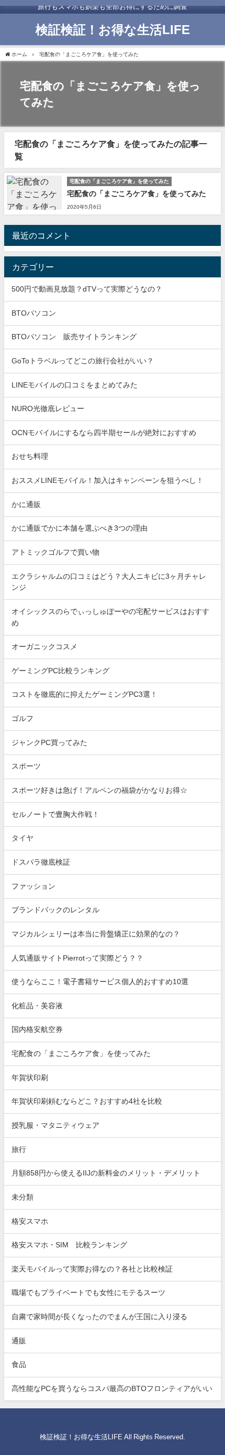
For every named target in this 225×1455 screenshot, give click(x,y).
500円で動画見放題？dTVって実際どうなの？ (87, 289)
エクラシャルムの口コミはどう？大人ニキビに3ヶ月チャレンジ (109, 582)
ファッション (33, 886)
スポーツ (26, 766)
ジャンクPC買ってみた (49, 742)
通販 (19, 1340)
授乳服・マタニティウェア (55, 1125)
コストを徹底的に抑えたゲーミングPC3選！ (85, 694)
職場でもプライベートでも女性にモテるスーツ (88, 1292)
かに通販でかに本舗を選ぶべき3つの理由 (80, 528)
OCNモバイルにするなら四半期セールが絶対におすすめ (104, 432)
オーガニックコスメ (44, 646)
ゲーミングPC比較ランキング (60, 670)
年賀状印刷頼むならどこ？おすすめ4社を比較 (87, 1101)
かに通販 (26, 504)
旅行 (19, 1149)
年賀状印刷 (30, 1077)
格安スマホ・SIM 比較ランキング (69, 1244)
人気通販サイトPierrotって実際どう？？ (77, 958)
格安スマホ (30, 1221)
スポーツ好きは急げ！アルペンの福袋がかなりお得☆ (99, 790)
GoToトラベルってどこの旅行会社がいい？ (83, 360)
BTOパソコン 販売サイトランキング (74, 336)
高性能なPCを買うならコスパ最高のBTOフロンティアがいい (112, 1388)
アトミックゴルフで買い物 (55, 552)
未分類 (22, 1197)
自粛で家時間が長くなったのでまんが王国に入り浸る (99, 1316)
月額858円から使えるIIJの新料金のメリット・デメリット (106, 1173)
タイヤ (22, 838)
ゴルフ (22, 718)
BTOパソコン (34, 313)
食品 (19, 1364)
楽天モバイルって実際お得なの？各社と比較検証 (92, 1269)
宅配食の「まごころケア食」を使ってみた (136, 193)
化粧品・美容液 (37, 1005)
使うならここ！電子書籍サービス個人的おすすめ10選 (100, 981)
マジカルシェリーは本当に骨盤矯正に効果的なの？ (96, 933)
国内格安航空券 (37, 1029)
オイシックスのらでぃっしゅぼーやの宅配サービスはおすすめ (110, 617)
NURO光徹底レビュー (48, 408)
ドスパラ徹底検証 (41, 862)
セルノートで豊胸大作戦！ (55, 814)
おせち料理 (30, 456)
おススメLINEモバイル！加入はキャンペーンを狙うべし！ (108, 480)
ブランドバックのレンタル (55, 909)
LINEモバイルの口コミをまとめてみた (75, 385)
